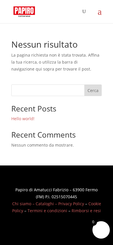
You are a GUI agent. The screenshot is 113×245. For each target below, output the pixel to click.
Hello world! (22, 118)
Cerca (93, 90)
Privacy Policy (71, 203)
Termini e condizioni (47, 210)
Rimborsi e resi (86, 210)
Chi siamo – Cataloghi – (35, 203)
